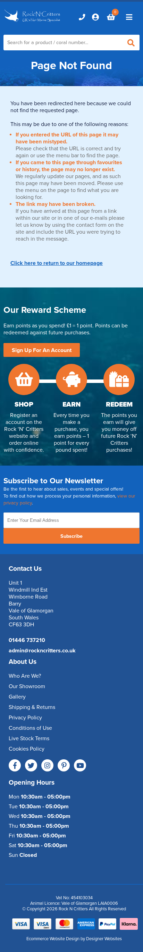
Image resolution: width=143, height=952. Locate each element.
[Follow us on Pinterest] (64, 765)
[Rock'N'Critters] (32, 22)
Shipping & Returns (32, 707)
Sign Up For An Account (42, 350)
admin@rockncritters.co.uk (42, 650)
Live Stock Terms (29, 738)
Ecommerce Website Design (52, 939)
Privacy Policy (25, 717)
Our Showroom (27, 686)
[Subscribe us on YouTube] (80, 765)
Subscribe (71, 536)
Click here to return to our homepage (56, 263)
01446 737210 (27, 640)
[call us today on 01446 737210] (82, 17)
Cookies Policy (26, 748)
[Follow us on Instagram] (47, 765)
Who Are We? (25, 676)
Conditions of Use (30, 728)
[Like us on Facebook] (15, 765)
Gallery (17, 696)
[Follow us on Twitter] (31, 765)
